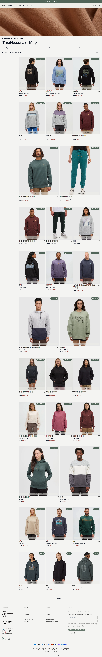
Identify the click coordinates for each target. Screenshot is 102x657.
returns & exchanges (28, 619)
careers (48, 624)
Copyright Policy (55, 655)
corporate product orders (52, 621)
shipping (26, 617)
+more (80, 287)
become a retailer (50, 619)
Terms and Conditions (64, 655)
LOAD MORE (59, 598)
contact (26, 612)
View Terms (93, 625)
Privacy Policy (48, 655)
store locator (49, 612)
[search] (96, 5)
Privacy (69, 626)
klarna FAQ (26, 621)
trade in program (50, 617)
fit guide (48, 614)
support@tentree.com (90, 626)
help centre (26, 614)
